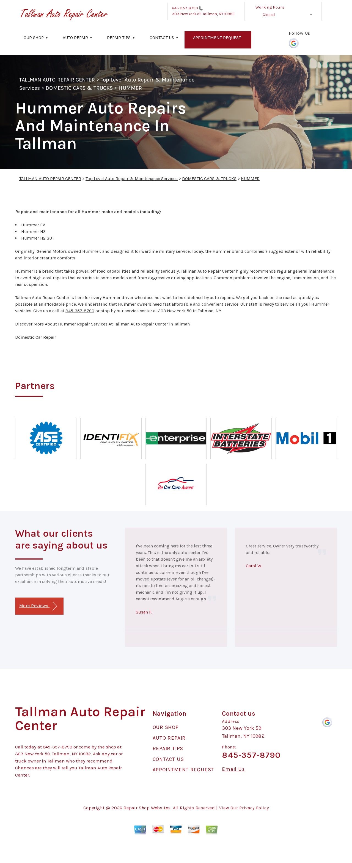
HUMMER (130, 88)
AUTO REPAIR (75, 37)
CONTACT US (162, 37)
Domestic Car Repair (35, 337)
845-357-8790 (185, 8)
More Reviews (34, 605)
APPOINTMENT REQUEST (217, 37)
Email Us (233, 769)
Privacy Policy (254, 807)
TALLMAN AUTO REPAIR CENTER (57, 80)
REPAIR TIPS (119, 37)
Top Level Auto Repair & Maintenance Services (132, 178)
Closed (269, 14)
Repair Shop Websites (146, 807)
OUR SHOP (34, 37)
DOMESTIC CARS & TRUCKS (79, 88)
